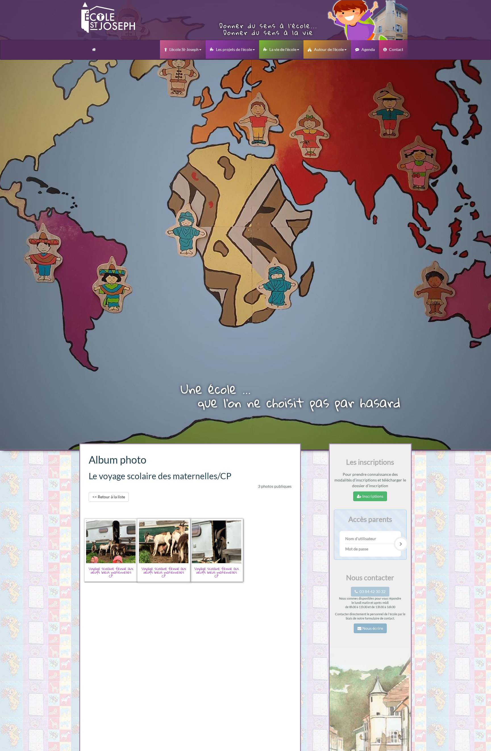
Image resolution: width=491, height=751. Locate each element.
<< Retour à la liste (108, 496)
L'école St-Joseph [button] (184, 49)
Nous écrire (372, 628)
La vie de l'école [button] (282, 49)
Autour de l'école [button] (329, 49)
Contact (396, 49)
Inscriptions (372, 496)
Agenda (368, 49)
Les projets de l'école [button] (234, 49)
